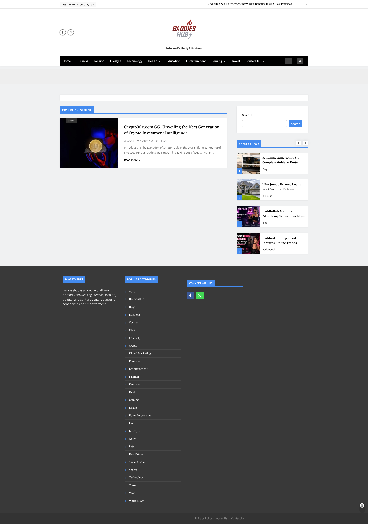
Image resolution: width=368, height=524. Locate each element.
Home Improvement (141, 415)
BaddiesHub (268, 249)
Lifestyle (115, 61)
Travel (236, 61)
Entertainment (196, 61)
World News (136, 501)
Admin (130, 141)
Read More (131, 160)
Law (131, 423)
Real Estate (136, 454)
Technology (134, 61)
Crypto (71, 120)
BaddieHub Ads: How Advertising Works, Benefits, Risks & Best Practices (249, 4)
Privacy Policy (203, 518)
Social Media (137, 462)
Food (132, 392)
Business (82, 61)
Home (67, 61)
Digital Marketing (140, 353)
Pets (131, 446)
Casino (133, 322)
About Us (221, 518)
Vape (132, 493)
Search (247, 115)
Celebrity (134, 338)
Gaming (217, 61)
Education (173, 61)
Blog (264, 169)
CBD (132, 330)
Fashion (99, 61)
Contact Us (253, 61)
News (132, 439)
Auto (132, 291)
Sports (133, 470)
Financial (134, 384)
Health (152, 61)
